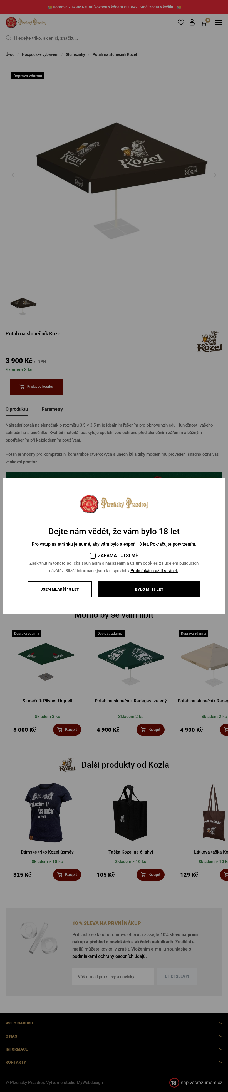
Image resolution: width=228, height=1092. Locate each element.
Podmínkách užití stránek (154, 570)
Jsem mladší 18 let (60, 589)
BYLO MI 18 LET (149, 589)
